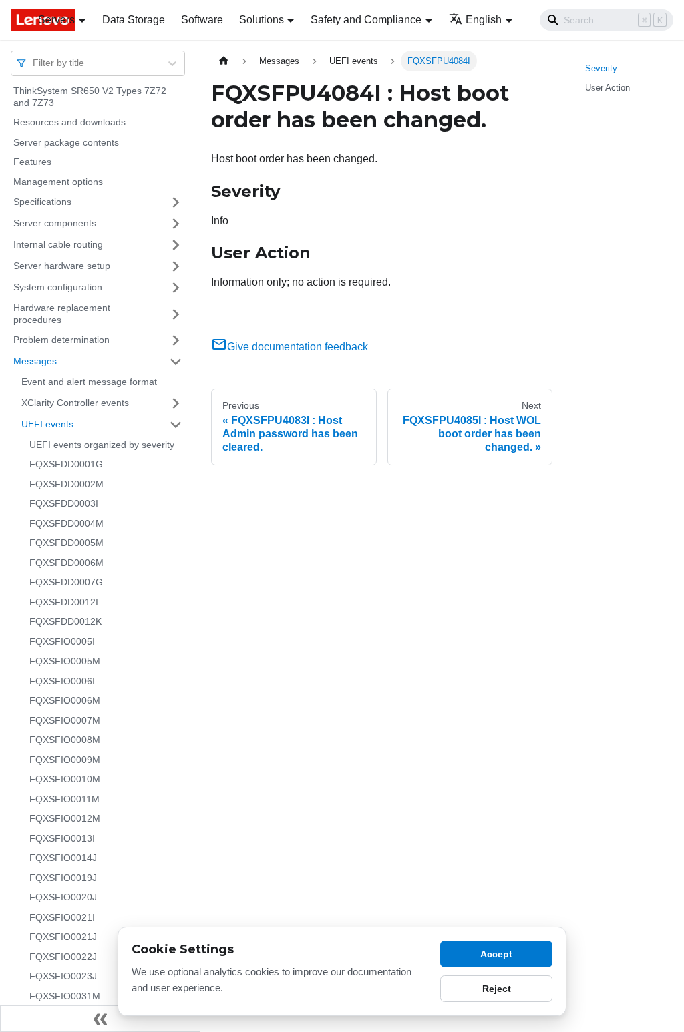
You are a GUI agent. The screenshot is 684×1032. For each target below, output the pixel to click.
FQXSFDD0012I (63, 602)
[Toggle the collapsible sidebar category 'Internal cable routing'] (175, 245)
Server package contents (66, 142)
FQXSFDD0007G (66, 582)
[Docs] (15, 20)
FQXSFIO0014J (63, 857)
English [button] (484, 19)
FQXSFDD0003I (63, 503)
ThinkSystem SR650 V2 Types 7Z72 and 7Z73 (89, 96)
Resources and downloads (69, 122)
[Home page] (223, 61)
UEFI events (47, 424)
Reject (496, 988)
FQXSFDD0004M (66, 523)
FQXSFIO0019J (63, 877)
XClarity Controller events (75, 402)
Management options (58, 181)
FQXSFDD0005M (66, 542)
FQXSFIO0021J (63, 936)
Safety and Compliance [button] (366, 19)
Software (202, 19)
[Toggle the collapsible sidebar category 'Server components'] (175, 223)
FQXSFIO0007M (64, 720)
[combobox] (34, 63)
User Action (607, 88)
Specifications (42, 201)
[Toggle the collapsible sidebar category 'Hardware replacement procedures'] (175, 314)
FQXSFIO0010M (64, 779)
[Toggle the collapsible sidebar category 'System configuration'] (175, 287)
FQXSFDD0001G (66, 464)
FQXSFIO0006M (64, 700)
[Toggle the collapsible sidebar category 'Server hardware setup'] (175, 266)
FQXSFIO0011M (64, 799)
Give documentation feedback (297, 346)
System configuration (57, 287)
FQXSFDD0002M (66, 484)
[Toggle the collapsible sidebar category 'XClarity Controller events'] (175, 403)
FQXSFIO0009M (64, 759)
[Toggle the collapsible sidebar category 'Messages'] (175, 361)
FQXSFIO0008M (64, 739)
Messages (35, 361)
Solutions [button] (261, 19)
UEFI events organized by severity (101, 444)
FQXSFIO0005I (62, 641)
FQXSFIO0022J (63, 956)
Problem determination (61, 339)
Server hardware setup (61, 265)
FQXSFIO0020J (63, 897)
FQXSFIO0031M (64, 996)
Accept (496, 954)
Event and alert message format (89, 381)
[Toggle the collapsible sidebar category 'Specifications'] (175, 202)
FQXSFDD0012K (65, 621)
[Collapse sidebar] (100, 1018)
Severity (601, 68)
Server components (54, 223)
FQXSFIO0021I (62, 917)
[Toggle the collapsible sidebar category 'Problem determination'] (175, 340)
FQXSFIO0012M (64, 818)
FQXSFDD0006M (66, 562)
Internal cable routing (58, 244)
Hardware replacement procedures (61, 313)
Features (32, 161)
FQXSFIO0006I (62, 681)
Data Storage (133, 19)
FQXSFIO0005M (64, 661)
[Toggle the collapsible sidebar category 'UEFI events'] (175, 424)
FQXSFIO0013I (62, 838)
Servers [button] (56, 19)
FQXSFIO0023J (63, 976)
